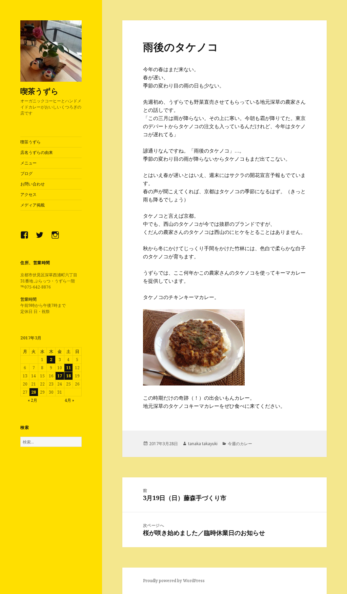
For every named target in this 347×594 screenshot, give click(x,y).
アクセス (28, 194)
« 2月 (32, 400)
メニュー (28, 163)
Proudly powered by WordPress (174, 580)
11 (68, 368)
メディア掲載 (32, 205)
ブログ (26, 173)
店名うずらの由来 (36, 152)
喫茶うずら (39, 91)
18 (68, 376)
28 (33, 392)
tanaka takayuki (203, 444)
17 (59, 376)
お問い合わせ (32, 184)
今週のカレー (240, 444)
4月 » (69, 400)
